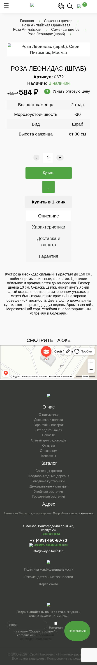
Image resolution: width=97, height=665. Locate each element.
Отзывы (48, 445)
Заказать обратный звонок (51, 545)
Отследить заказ (48, 430)
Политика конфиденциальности (48, 569)
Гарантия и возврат (48, 425)
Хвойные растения (48, 491)
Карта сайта (48, 584)
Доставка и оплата (48, 241)
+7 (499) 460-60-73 (48, 540)
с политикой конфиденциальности (37, 637)
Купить (48, 173)
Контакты (48, 456)
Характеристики (48, 226)
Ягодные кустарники (49, 481)
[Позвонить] (61, 6)
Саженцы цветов (58, 21)
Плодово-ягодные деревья (48, 476)
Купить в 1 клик (48, 202)
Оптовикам (48, 451)
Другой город (51, 533)
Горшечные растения (48, 496)
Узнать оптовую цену (68, 91)
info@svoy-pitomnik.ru (49, 551)
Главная (27, 21)
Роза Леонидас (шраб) (46, 34)
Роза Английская (27, 29)
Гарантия (48, 256)
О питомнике (48, 414)
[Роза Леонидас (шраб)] (48, 49)
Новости (48, 435)
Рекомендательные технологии (48, 577)
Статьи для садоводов (48, 440)
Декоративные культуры (48, 486)
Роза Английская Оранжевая (46, 25)
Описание (48, 215)
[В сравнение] (48, 187)
